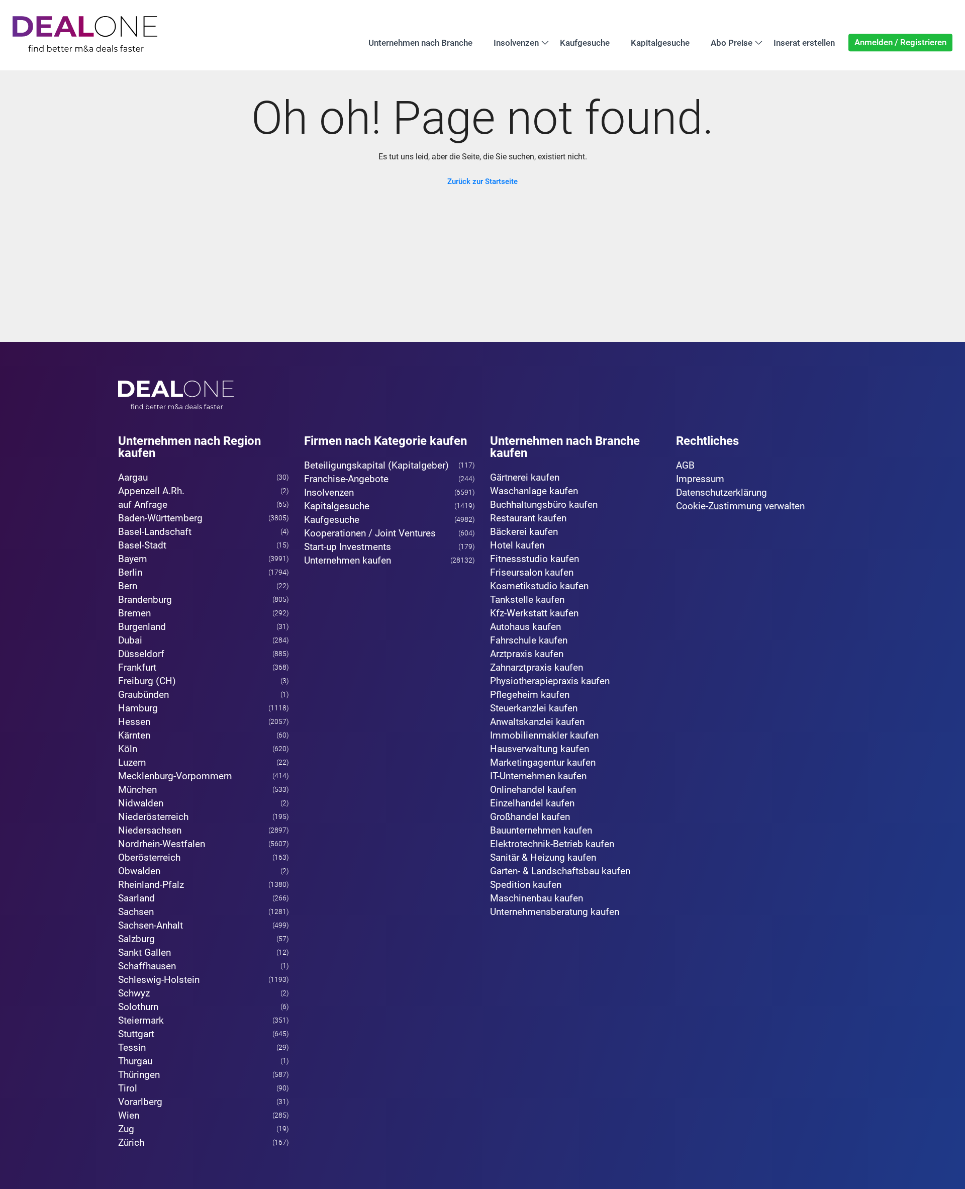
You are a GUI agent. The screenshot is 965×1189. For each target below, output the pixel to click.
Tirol (127, 1088)
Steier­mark (141, 1020)
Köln (127, 749)
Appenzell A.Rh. (151, 491)
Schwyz (134, 993)
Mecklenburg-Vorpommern (175, 776)
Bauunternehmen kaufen (541, 830)
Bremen (134, 613)
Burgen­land (142, 626)
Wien (128, 1115)
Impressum (700, 479)
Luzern (132, 762)
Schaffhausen (147, 966)
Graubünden (143, 694)
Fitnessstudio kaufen (534, 559)
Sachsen (136, 912)
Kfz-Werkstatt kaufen (534, 613)
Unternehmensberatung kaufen (554, 912)
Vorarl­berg (140, 1102)
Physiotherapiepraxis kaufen (550, 681)
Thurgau (135, 1061)
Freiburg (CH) (147, 681)
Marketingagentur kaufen (543, 762)
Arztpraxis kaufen (526, 654)
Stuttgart (136, 1034)
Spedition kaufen (525, 884)
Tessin (132, 1047)
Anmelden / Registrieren (900, 42)
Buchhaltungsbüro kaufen (544, 504)
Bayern (132, 559)
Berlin (130, 572)
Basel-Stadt (142, 545)
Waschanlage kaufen (534, 491)
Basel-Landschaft (154, 531)
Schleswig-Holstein (159, 979)
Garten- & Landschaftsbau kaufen (560, 871)
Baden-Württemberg (160, 518)
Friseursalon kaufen (531, 572)
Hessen (134, 721)
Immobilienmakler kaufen (544, 735)
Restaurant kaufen (528, 518)
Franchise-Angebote (346, 479)
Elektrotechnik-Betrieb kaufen (552, 844)
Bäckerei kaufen (524, 531)
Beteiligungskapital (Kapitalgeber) (376, 465)
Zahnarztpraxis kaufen (536, 667)
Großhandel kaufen (530, 816)
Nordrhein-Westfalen (161, 844)
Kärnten (134, 735)
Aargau (133, 477)
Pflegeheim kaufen (529, 694)
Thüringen (139, 1074)
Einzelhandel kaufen (532, 803)
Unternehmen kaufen (347, 560)
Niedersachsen (149, 830)
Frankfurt (137, 667)
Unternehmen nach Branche (420, 42)
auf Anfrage (142, 504)
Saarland (136, 898)
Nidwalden (140, 803)
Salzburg (136, 939)
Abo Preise (731, 42)
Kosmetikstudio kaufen (539, 586)
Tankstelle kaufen (527, 599)
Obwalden (139, 871)
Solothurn (138, 1007)
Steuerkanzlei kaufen (533, 708)
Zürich (131, 1142)
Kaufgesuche (585, 42)
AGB (685, 465)
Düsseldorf (141, 654)
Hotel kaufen (517, 545)
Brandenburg (145, 599)
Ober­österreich (149, 857)
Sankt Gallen (144, 952)
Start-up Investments (347, 547)
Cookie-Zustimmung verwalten (740, 506)
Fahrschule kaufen (528, 640)
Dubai (130, 640)
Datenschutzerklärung (721, 492)
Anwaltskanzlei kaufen (537, 721)
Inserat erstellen (804, 42)
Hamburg (138, 708)
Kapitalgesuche (660, 42)
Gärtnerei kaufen (524, 477)
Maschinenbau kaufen (536, 898)
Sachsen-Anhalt (150, 925)
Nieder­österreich (153, 816)
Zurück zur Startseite (482, 181)
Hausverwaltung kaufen (539, 749)
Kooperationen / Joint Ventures (370, 533)
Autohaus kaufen (525, 626)
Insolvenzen (516, 42)
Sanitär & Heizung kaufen (543, 857)
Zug (126, 1129)
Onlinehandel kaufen (533, 789)
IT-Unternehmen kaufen (538, 776)
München (137, 789)
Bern (127, 586)
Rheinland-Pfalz (151, 884)
